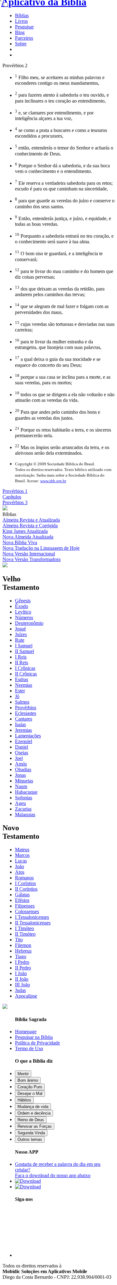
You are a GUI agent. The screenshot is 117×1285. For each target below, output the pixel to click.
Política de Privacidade (37, 1042)
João (19, 866)
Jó (17, 696)
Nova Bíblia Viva (19, 542)
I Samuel (23, 645)
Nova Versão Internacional (28, 553)
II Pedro (23, 967)
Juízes (21, 634)
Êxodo (21, 606)
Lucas (21, 860)
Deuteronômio (29, 623)
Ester (20, 690)
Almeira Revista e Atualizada (31, 520)
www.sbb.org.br (53, 480)
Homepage (26, 1031)
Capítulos (11, 496)
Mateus (22, 849)
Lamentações (28, 735)
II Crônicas (26, 673)
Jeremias (23, 730)
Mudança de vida (32, 1106)
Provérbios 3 (14, 502)
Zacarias (23, 809)
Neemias (23, 685)
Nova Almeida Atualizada (27, 536)
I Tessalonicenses (32, 917)
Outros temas (29, 1139)
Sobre (21, 43)
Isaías (20, 724)
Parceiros (24, 38)
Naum (21, 786)
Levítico (23, 612)
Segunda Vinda (31, 1133)
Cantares (23, 718)
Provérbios (25, 707)
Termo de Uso (29, 1048)
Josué (20, 628)
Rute (19, 640)
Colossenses (27, 911)
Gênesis (23, 600)
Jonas (20, 775)
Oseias (21, 752)
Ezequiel (23, 741)
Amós (21, 763)
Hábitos (24, 1100)
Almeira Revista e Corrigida (30, 525)
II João (21, 979)
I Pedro (22, 962)
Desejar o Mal (29, 1093)
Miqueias (24, 780)
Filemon (23, 945)
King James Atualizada (25, 531)
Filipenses (25, 905)
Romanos (24, 877)
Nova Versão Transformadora (31, 559)
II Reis (21, 662)
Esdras (21, 679)
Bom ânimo (27, 1080)
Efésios (22, 900)
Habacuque (26, 792)
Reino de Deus (30, 1119)
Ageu (20, 803)
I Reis (21, 657)
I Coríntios (25, 883)
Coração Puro (29, 1087)
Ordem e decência (34, 1113)
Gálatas (22, 894)
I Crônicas (25, 668)
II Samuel (24, 651)
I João (21, 973)
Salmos (22, 702)
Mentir (23, 1073)
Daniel (21, 747)
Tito (19, 939)
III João (22, 984)
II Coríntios (26, 889)
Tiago (20, 956)
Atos (19, 872)
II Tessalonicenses (33, 922)
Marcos (22, 855)
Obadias (23, 769)
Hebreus (23, 951)
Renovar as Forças (34, 1126)
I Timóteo (24, 928)
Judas (20, 990)
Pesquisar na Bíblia (34, 1037)
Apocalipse (26, 996)
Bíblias (22, 15)
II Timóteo (25, 934)
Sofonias (23, 797)
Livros (21, 21)
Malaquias (25, 814)
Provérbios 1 (14, 491)
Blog (20, 32)
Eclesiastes (25, 713)
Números (24, 617)
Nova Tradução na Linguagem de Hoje (41, 548)
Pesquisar (24, 26)
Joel (19, 758)
